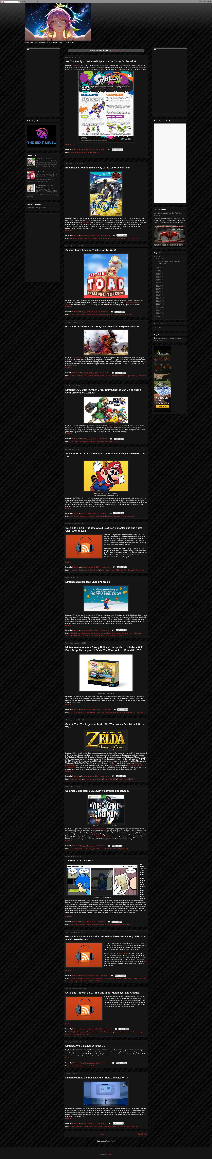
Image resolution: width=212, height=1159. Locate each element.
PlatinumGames (121, 238)
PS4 (117, 570)
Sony (121, 570)
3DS (71, 442)
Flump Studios (124, 953)
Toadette (115, 314)
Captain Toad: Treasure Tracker (80, 314)
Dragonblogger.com (98, 829)
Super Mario (86, 635)
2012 (158, 304)
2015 (158, 295)
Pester (125, 978)
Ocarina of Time (105, 376)
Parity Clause (104, 570)
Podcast (112, 570)
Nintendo (77, 152)
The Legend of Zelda (118, 376)
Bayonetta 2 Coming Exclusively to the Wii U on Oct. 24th (97, 167)
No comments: (101, 149)
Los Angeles (87, 779)
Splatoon (76, 65)
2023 (158, 271)
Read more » (69, 144)
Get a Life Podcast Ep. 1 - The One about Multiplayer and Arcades (102, 992)
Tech (88, 1066)
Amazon (73, 238)
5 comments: (101, 921)
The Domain (158, 327)
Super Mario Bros (102, 516)
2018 (158, 286)
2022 (158, 274)
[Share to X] (117, 149)
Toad (110, 314)
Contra (72, 978)
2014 (158, 298)
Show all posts (117, 50)
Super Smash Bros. (102, 442)
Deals (102, 633)
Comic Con (77, 442)
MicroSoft (90, 570)
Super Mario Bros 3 (115, 516)
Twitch (111, 442)
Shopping (137, 633)
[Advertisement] (42, 247)
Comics (82, 924)
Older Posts (142, 1134)
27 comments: (101, 846)
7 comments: (102, 1123)
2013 (158, 301)
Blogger (109, 1154)
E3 (81, 1126)
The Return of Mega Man (79, 860)
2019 (158, 283)
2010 (158, 310)
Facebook (73, 779)
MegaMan (85, 442)
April (160, 259)
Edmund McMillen (97, 1032)
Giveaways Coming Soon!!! (36, 208)
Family (95, 1126)
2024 (158, 268)
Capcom (76, 924)
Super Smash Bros (115, 426)
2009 (158, 313)
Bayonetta (80, 238)
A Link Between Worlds (85, 633)
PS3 (104, 849)
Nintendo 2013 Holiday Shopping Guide (87, 581)
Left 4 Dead (108, 978)
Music (94, 779)
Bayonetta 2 (86, 222)
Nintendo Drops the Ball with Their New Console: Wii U (96, 1077)
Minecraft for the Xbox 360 (104, 837)
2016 (158, 292)
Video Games (92, 152)
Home (101, 1134)
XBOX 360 (124, 849)
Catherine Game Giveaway (45, 172)
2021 (158, 277)
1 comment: (105, 975)
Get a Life (73, 570)
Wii (125, 1126)
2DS (71, 633)
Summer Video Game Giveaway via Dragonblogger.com (97, 790)
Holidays (108, 633)
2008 (158, 316)
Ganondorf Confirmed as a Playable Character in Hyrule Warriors (102, 326)
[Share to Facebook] (119, 149)
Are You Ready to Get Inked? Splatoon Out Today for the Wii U (100, 61)
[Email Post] (109, 149)
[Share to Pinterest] (122, 149)
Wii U (99, 152)
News (72, 152)
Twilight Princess (130, 376)
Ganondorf (79, 376)
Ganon (72, 376)
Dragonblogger (75, 849)
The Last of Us (96, 835)
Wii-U (112, 765)
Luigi (113, 633)
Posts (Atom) (110, 1141)
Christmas (96, 633)
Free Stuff (83, 849)
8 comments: (108, 1029)
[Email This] (113, 149)
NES (113, 978)
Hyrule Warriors (78, 358)
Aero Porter (77, 1032)
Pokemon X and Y (127, 633)
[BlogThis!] (115, 149)
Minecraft (96, 849)
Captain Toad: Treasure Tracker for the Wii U (90, 250)
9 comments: (105, 1063)
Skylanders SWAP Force (73, 635)
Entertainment (108, 1032)
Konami (100, 978)
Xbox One (141, 570)
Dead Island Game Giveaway (46, 159)
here (145, 961)
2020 (158, 280)
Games (95, 238)
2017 (158, 289)
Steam (140, 978)
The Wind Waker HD (111, 635)
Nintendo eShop (110, 238)
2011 (158, 307)
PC (101, 849)
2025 (158, 256)
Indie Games (82, 570)
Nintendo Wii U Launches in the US (85, 1046)
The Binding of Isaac (79, 1034)
